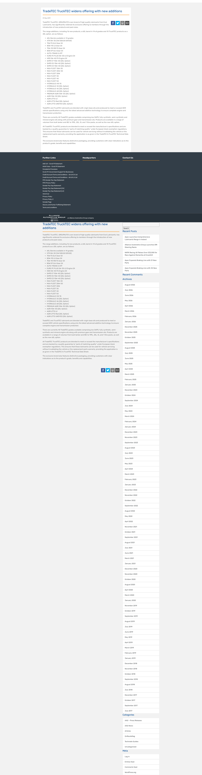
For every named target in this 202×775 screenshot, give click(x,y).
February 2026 (130, 316)
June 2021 (129, 553)
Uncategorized (130, 747)
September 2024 (131, 400)
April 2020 (129, 590)
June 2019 (129, 632)
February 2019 (130, 653)
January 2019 (130, 658)
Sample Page (47, 202)
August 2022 (130, 511)
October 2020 (130, 579)
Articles (128, 731)
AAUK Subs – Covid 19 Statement (54, 166)
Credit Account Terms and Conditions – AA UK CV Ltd (60, 175)
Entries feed (129, 762)
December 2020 (131, 569)
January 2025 (130, 385)
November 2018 (131, 669)
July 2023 (129, 453)
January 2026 (130, 322)
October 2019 (130, 611)
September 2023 (131, 443)
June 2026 (129, 295)
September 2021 (131, 537)
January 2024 (130, 427)
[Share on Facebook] (113, 23)
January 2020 (130, 600)
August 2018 (130, 684)
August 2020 (130, 585)
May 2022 (128, 516)
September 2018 (131, 679)
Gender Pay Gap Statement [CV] (53, 188)
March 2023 (129, 474)
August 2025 (130, 348)
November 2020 (131, 574)
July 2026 (129, 290)
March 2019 (129, 648)
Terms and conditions (50, 207)
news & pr (46, 194)
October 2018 (130, 674)
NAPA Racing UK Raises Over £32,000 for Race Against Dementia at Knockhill (141, 253)
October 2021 (130, 532)
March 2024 (129, 416)
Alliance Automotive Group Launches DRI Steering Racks (141, 246)
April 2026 (129, 306)
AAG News (129, 726)
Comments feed (131, 767)
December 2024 (131, 390)
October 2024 (130, 395)
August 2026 (130, 285)
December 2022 (131, 490)
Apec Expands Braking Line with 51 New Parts (141, 261)
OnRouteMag (130, 736)
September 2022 (131, 506)
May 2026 (128, 301)
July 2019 (128, 627)
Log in (127, 757)
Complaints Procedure (50, 169)
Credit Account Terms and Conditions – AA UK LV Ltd (60, 177)
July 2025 (129, 353)
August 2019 (130, 621)
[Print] (122, 23)
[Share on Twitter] (118, 23)
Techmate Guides (131, 741)
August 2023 (130, 448)
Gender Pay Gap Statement (52, 185)
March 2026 (129, 311)
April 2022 (129, 521)
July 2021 (128, 548)
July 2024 (129, 406)
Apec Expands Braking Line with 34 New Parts (141, 269)
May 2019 (128, 637)
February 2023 (130, 479)
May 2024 (128, 411)
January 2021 (130, 564)
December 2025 (131, 327)
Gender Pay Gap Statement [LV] (53, 191)
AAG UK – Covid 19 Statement (52, 164)
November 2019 (131, 606)
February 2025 (130, 379)
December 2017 (131, 695)
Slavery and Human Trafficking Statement (56, 205)
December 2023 (131, 432)
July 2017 (128, 711)
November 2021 (131, 527)
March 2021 (129, 558)
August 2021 (130, 542)
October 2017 (130, 700)
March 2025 (129, 374)
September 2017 (131, 706)
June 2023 (129, 458)
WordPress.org (130, 772)
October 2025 (130, 337)
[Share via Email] (127, 23)
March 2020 (129, 595)
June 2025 (129, 358)
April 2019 (129, 642)
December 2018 (131, 663)
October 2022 (130, 500)
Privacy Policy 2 (48, 199)
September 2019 (131, 616)
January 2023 (130, 485)
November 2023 (131, 437)
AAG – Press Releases (133, 720)
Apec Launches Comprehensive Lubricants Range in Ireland (137, 238)
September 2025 (131, 343)
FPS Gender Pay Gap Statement (53, 180)
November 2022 (131, 495)
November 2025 (131, 332)
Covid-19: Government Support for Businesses (58, 172)
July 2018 (128, 690)
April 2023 (129, 469)
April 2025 (129, 369)
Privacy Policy (47, 196)
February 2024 (130, 422)
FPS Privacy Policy (49, 183)
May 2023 (128, 464)
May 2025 (128, 364)
